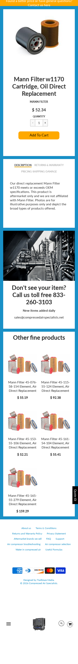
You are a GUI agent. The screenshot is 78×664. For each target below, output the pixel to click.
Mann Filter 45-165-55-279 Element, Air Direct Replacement (22, 500)
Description (23, 165)
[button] (38, 135)
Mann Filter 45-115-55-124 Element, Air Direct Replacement (55, 386)
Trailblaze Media (45, 579)
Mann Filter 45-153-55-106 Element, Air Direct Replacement (22, 443)
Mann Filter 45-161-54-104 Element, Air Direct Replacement (55, 443)
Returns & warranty (49, 165)
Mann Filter (39, 101)
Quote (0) (75, 495)
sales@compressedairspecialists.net (39, 317)
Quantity (39, 116)
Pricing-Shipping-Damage (39, 171)
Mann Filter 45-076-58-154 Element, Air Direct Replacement (22, 386)
